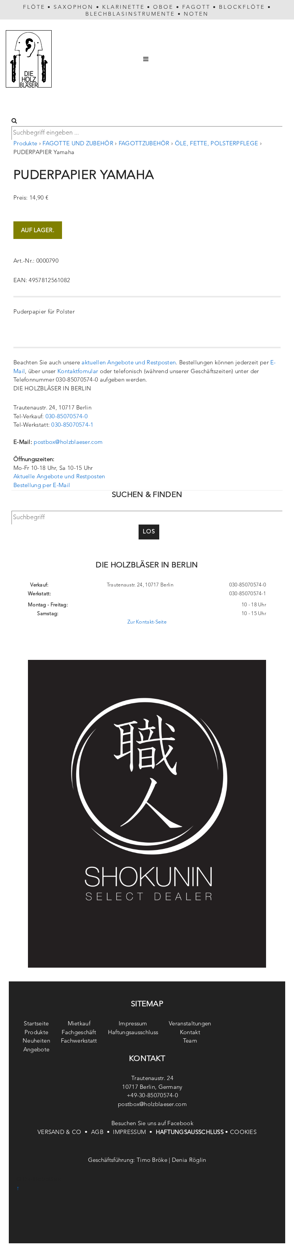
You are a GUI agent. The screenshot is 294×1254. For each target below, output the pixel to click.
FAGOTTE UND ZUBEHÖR (77, 144)
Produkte (25, 144)
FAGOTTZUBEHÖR (144, 144)
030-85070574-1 (72, 425)
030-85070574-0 (67, 417)
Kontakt (190, 1033)
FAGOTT (196, 7)
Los (149, 532)
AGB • (102, 1132)
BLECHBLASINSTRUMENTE (130, 14)
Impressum (133, 1024)
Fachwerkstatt (79, 1041)
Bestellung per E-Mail (41, 486)
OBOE (163, 7)
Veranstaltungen (190, 1024)
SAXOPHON (73, 7)
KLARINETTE (123, 7)
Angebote (36, 1050)
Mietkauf (79, 1024)
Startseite (36, 1024)
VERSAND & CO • (64, 1132)
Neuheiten (36, 1041)
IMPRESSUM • (134, 1132)
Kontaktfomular (77, 372)
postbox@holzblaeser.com (68, 442)
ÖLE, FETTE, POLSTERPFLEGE (216, 144)
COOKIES (243, 1132)
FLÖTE (34, 7)
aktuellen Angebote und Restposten (129, 363)
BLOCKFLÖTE (242, 7)
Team (190, 1041)
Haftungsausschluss (133, 1033)
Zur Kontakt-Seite (147, 622)
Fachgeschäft (79, 1033)
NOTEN (196, 14)
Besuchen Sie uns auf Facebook (152, 1124)
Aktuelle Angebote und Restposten (59, 477)
